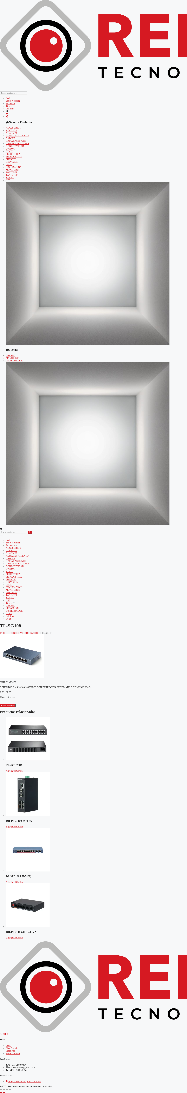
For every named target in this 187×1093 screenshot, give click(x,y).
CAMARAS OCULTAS (17, 143)
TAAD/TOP (12, 175)
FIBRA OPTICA (14, 156)
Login (8, 618)
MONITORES (13, 169)
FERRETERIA (13, 154)
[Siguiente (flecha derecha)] (4, 1092)
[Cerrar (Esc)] (10, 1089)
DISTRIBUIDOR (14, 360)
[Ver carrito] (7, 114)
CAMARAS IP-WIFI (16, 141)
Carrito (9, 613)
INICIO (3, 633)
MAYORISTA (13, 358)
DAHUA (10, 148)
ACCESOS (11, 130)
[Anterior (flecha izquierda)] (1, 1092)
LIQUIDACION (14, 167)
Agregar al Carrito (14, 771)
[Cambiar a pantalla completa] (4, 1089)
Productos (10, 103)
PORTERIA (11, 172)
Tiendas (9, 106)
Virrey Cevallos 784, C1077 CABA (24, 1081)
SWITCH (34, 633)
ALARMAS (12, 133)
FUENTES (11, 159)
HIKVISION (12, 162)
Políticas (10, 108)
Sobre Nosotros (13, 101)
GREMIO (10, 355)
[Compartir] (7, 1089)
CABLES (10, 138)
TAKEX (10, 177)
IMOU (9, 164)
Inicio (8, 98)
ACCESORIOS (13, 127)
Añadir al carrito (7, 705)
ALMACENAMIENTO (17, 135)
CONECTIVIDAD (15, 146)
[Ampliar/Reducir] (1, 1089)
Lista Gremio (12, 1048)
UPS (8, 180)
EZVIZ (9, 151)
